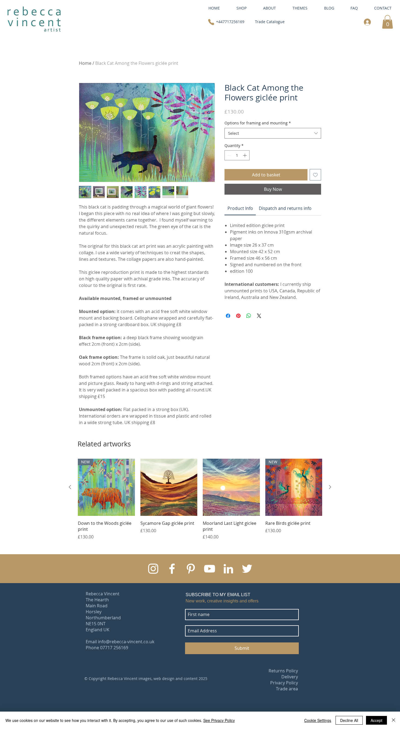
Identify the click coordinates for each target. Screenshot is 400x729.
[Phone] (211, 21)
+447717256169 (230, 21)
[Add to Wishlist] (315, 174)
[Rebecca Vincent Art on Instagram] (153, 568)
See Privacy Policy (219, 720)
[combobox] (272, 133)
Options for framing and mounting (257, 122)
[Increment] (245, 155)
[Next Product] (330, 487)
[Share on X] (259, 316)
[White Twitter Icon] (247, 568)
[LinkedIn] (228, 568)
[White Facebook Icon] (172, 568)
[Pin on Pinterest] (238, 316)
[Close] (393, 720)
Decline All (349, 720)
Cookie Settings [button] (317, 720)
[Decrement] (228, 155)
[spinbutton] (237, 155)
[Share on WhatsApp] (248, 316)
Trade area (287, 689)
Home (85, 63)
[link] (387, 22)
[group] (200, 499)
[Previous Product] (70, 487)
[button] (269, 8)
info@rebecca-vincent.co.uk (126, 642)
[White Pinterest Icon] (191, 568)
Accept (376, 720)
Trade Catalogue (270, 21)
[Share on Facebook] (228, 316)
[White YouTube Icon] (209, 568)
